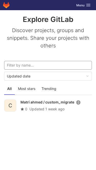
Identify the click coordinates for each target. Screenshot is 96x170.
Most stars (26, 88)
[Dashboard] (6, 5)
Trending (48, 88)
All (9, 88)
